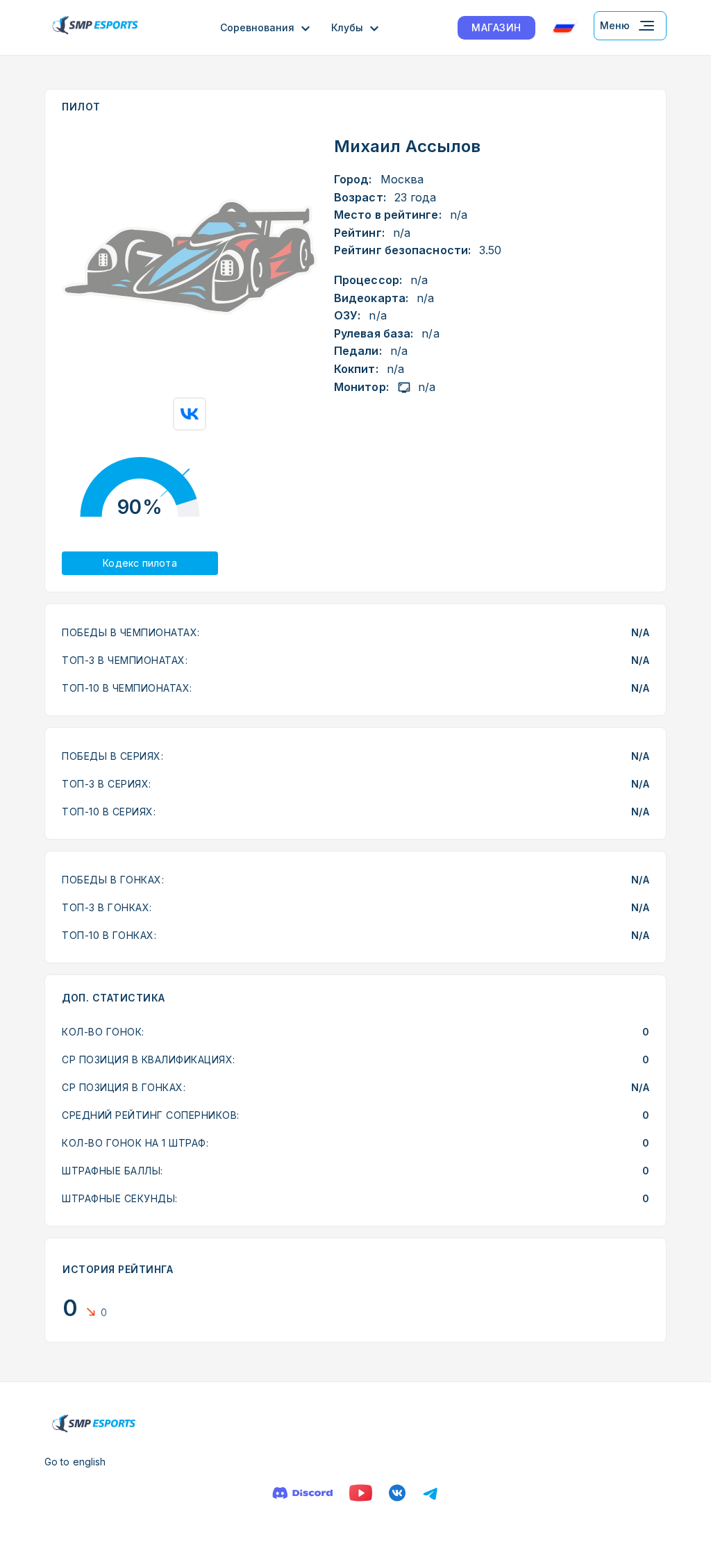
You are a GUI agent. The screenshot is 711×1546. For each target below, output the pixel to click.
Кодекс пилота (140, 563)
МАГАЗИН (496, 27)
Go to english (75, 1462)
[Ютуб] (360, 1493)
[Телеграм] (430, 1493)
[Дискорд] (302, 1493)
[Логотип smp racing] (95, 27)
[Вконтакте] (397, 1493)
